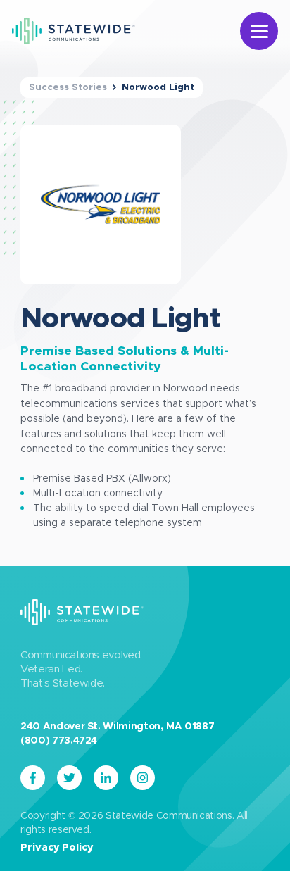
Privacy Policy (56, 848)
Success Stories (68, 87)
